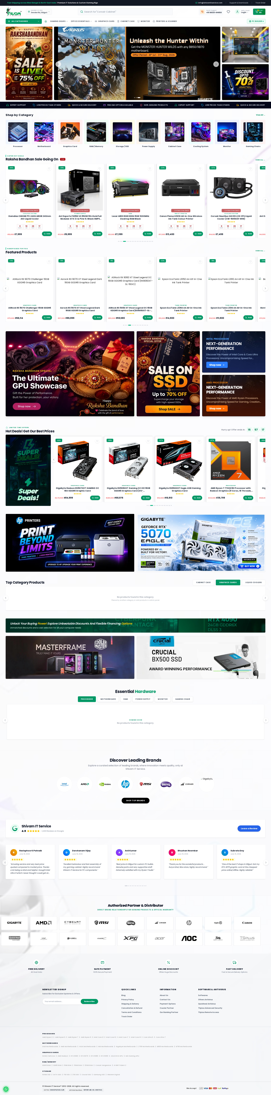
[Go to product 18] (149, 241)
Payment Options (168, 1004)
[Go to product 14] (142, 241)
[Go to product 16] (145, 241)
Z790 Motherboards (146, 1046)
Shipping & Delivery (130, 1004)
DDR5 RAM (57, 1065)
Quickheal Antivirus (207, 1004)
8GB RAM (67, 1065)
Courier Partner (167, 1008)
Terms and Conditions (131, 1012)
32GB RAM (89, 1065)
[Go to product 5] (126, 241)
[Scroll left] (5, 200)
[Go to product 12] (144, 325)
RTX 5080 (94, 1056)
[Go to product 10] (135, 241)
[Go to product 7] (130, 241)
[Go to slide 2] (137, 97)
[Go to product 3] (121, 241)
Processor (87, 699)
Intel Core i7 (123, 1037)
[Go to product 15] (144, 241)
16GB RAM (78, 1065)
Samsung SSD (99, 1074)
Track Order (260, 3)
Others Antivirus (205, 999)
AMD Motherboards (69, 1046)
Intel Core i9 (136, 1037)
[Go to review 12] (144, 885)
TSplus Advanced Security (210, 1008)
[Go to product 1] (118, 241)
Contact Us (165, 999)
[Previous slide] (58, 64)
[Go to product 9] (162, 505)
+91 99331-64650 (214, 12)
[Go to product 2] (120, 241)
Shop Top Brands (135, 800)
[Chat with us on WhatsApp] (5, 1089)
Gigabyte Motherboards (126, 1046)
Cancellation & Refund (131, 1008)
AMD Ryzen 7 (73, 1037)
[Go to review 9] (139, 885)
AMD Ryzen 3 (47, 1037)
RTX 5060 (74, 1056)
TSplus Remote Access (208, 1012)
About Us (164, 995)
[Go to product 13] (140, 241)
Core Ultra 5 (148, 1037)
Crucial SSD (86, 1074)
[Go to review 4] (131, 885)
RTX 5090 (104, 1056)
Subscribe (89, 1001)
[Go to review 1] (126, 885)
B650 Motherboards (165, 1046)
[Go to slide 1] (134, 97)
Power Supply (143, 699)
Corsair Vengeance (103, 1065)
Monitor (163, 699)
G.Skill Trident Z (120, 1065)
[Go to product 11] (137, 241)
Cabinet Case (203, 582)
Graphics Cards (228, 582)
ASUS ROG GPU (117, 1056)
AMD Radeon (63, 1056)
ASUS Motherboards (87, 1046)
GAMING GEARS (57, 21)
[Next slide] (216, 64)
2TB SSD (75, 1074)
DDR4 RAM (46, 1065)
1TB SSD (67, 1074)
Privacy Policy (127, 999)
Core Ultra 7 (161, 1037)
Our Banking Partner (169, 1012)
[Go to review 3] (129, 885)
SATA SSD (57, 1074)
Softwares (203, 995)
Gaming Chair (182, 699)
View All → (260, 115)
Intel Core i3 (98, 1037)
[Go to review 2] (127, 885)
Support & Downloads (239, 3)
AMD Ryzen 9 (86, 1037)
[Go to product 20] (152, 241)
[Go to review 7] (136, 885)
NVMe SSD (46, 1074)
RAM (126, 699)
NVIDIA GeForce (48, 1056)
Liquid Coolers (253, 582)
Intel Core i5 (111, 1037)
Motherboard (108, 699)
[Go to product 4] (123, 241)
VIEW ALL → (260, 160)
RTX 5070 (84, 1056)
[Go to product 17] (147, 241)
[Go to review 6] (134, 885)
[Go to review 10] (141, 885)
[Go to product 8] (132, 241)
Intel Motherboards (50, 1046)
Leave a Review (249, 828)
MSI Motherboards (105, 1046)
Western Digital (113, 1074)
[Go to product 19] (150, 241)
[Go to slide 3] (139, 97)
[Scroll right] (265, 200)
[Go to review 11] (143, 885)
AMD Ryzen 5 (60, 1037)
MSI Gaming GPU (132, 1056)
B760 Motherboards (184, 1046)
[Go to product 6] (128, 241)
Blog (123, 995)
